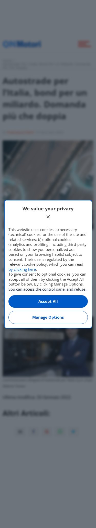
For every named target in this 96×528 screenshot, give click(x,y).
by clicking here (22, 269)
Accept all (48, 301)
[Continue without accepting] (48, 217)
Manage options (48, 317)
